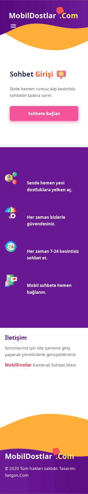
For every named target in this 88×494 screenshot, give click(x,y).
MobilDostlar (43, 15)
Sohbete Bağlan (44, 113)
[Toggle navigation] (13, 25)
